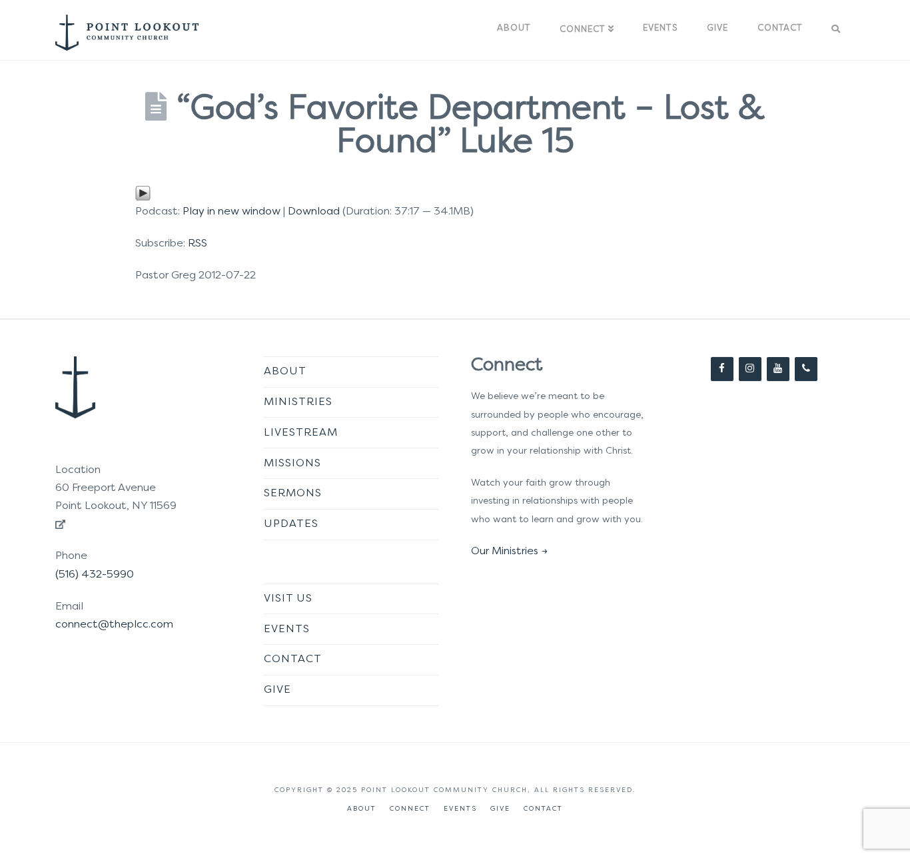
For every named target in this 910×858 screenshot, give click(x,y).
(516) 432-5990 (94, 575)
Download (314, 212)
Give (277, 690)
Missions (292, 463)
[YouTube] (778, 369)
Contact (293, 659)
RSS (197, 243)
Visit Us (288, 599)
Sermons (293, 493)
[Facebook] (722, 369)
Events (287, 629)
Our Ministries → (509, 551)
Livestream (301, 433)
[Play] (143, 193)
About (285, 371)
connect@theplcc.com (114, 625)
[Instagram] (750, 369)
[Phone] (806, 369)
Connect (410, 809)
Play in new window (231, 212)
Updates (291, 524)
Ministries (298, 402)
